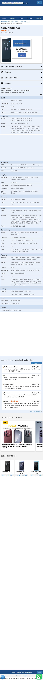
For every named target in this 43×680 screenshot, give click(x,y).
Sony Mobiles (14, 21)
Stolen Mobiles (21, 672)
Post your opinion (36, 363)
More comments (35, 411)
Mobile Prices (5, 21)
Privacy (13, 672)
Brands (12, 18)
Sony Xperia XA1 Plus (36, 472)
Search (38, 18)
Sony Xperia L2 (7, 471)
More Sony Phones (11, 78)
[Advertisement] (21, 147)
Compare (7, 72)
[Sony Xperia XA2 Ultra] (22, 465)
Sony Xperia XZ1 (25, 21)
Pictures (7, 83)
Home (4, 18)
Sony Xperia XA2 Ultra (21, 472)
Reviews (29, 18)
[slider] (5, 30)
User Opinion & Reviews (13, 67)
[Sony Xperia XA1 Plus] (36, 465)
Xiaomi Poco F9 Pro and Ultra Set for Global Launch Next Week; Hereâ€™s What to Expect (17, 446)
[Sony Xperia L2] (7, 465)
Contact (29, 672)
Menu (39, 2)
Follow (22, 55)
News (21, 18)
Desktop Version (21, 676)
